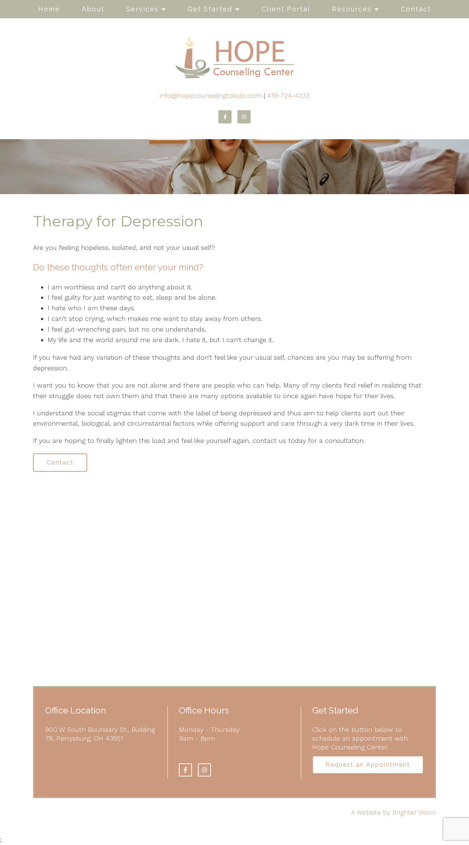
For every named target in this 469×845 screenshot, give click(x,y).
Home (49, 9)
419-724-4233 (288, 95)
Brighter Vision (414, 812)
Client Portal (286, 9)
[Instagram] (244, 116)
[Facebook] (225, 116)
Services (142, 9)
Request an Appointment (368, 764)
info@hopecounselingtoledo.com (211, 95)
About (93, 9)
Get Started (210, 9)
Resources (352, 9)
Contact (416, 9)
